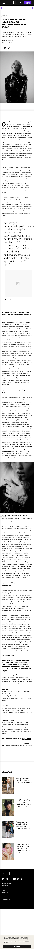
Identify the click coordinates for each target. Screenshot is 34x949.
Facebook (11, 879)
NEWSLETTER (5, 885)
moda (3, 15)
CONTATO (4, 890)
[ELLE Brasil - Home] (17, 4)
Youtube (14, 879)
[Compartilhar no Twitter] (5, 48)
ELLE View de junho (9, 664)
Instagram (4, 879)
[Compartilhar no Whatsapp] (9, 48)
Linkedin (18, 879)
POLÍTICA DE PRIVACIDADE (9, 897)
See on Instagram (9, 299)
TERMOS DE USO (6, 899)
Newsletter (6, 8)
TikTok (21, 879)
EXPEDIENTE (5, 892)
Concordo (17, 946)
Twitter (7, 879)
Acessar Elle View (25, 8)
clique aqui (26, 739)
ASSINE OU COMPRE (28, 3)
